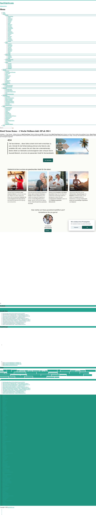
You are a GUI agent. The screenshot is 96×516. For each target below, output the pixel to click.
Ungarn (9, 37)
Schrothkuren (8, 113)
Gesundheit (5, 95)
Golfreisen (7, 77)
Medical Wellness (8, 100)
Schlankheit (7, 109)
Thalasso (7, 119)
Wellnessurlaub (19, 377)
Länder (4, 13)
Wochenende (8, 75)
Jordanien (10, 57)
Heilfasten (7, 112)
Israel (9, 58)
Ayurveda (5, 88)
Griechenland (10, 33)
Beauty (6, 74)
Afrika (6, 62)
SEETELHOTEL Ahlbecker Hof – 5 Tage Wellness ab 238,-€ (15, 314)
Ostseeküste (30, 371)
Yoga (6, 92)
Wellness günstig (63, 373)
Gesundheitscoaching (9, 102)
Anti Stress (7, 96)
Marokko (10, 65)
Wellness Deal (31, 373)
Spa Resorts (7, 82)
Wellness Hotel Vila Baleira (15, 375)
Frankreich (10, 31)
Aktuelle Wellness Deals (10, 379)
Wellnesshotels (5, 375)
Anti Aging (7, 73)
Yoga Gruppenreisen (9, 94)
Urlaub (5, 373)
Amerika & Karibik (9, 59)
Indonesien (10, 45)
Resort (46, 371)
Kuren (4, 106)
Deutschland (10, 16)
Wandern (7, 78)
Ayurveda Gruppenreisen (10, 91)
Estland (9, 41)
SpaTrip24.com (11, 507)
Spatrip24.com (91, 371)
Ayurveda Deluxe (9, 90)
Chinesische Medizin (9, 101)
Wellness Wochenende (40, 377)
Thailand (9, 43)
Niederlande (10, 28)
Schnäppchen (52, 371)
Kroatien (9, 25)
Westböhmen (57, 377)
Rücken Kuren (8, 108)
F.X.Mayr (7, 122)
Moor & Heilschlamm (9, 120)
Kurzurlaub (5, 84)
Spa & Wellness (65, 371)
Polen (9, 35)
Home (4, 12)
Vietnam (9, 47)
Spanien (9, 29)
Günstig (14, 371)
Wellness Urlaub (29, 377)
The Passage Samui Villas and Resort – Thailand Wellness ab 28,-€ (16, 320)
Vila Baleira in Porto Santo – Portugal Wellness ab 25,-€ (14, 321)
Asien (6, 42)
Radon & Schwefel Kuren (10, 115)
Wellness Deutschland (52, 373)
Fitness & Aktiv (8, 104)
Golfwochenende (8, 86)
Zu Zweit (7, 71)
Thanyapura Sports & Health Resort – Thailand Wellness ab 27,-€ (16, 316)
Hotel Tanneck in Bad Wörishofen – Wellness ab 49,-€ (14, 317)
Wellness (4, 69)
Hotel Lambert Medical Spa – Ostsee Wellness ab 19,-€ (14, 324)
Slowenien (10, 27)
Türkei (9, 17)
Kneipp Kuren (8, 114)
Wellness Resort (63, 375)
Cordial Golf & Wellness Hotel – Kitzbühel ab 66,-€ (13, 323)
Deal (5, 371)
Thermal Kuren (8, 117)
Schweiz (9, 21)
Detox (6, 121)
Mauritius (10, 51)
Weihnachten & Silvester (10, 72)
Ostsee (26, 371)
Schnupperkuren (8, 107)
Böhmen (1, 371)
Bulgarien (10, 38)
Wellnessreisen (56, 375)
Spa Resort (82, 371)
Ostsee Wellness (36, 371)
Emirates (9, 55)
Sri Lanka (10, 46)
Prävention (7, 103)
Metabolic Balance (9, 124)
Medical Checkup (9, 99)
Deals (4, 125)
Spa (58, 371)
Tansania (9, 68)
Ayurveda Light (8, 89)
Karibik (9, 60)
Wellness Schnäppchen (75, 375)
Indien (9, 52)
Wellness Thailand (4, 377)
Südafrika (10, 67)
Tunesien (10, 64)
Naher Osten (7, 54)
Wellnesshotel (74, 373)
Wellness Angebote (20, 373)
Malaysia (10, 48)
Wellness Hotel (84, 373)
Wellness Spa (88, 375)
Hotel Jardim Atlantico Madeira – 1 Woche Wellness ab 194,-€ (15, 318)
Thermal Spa (8, 80)
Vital (6, 79)
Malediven (10, 49)
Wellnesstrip (12, 377)
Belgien (9, 30)
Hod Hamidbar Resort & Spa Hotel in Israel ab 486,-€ (14, 313)
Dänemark (10, 24)
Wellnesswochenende (50, 377)
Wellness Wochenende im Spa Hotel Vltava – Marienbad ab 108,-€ (16, 319)
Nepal (9, 53)
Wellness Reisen (46, 375)
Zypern (9, 22)
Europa (6, 15)
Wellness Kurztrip (23, 375)
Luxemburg (10, 40)
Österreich (10, 19)
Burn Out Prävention (9, 97)
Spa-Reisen (73, 371)
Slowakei (10, 36)
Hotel (18, 371)
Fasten (6, 111)
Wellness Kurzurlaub (34, 375)
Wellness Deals (42, 373)
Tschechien (10, 18)
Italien (9, 23)
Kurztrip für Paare (9, 85)
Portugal (9, 34)
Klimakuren (7, 118)
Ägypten (9, 63)
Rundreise (7, 81)
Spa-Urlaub (78, 371)
